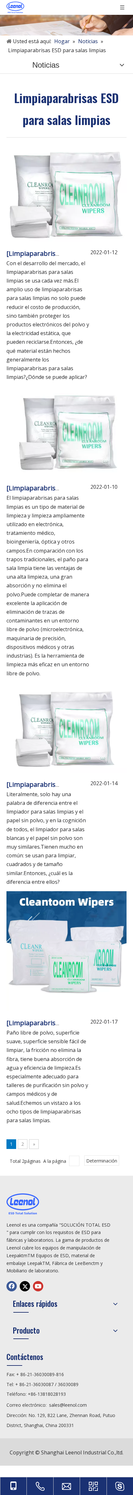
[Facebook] (11, 1286)
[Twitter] (25, 1286)
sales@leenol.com (68, 1405)
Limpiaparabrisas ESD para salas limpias (70, 253)
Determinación (101, 1161)
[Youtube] (38, 1286)
